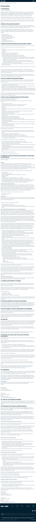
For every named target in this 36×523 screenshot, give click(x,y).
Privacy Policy (3, 417)
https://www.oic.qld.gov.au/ (21, 367)
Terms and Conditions (8, 3)
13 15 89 (33, 506)
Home (1, 3)
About (3, 3)
